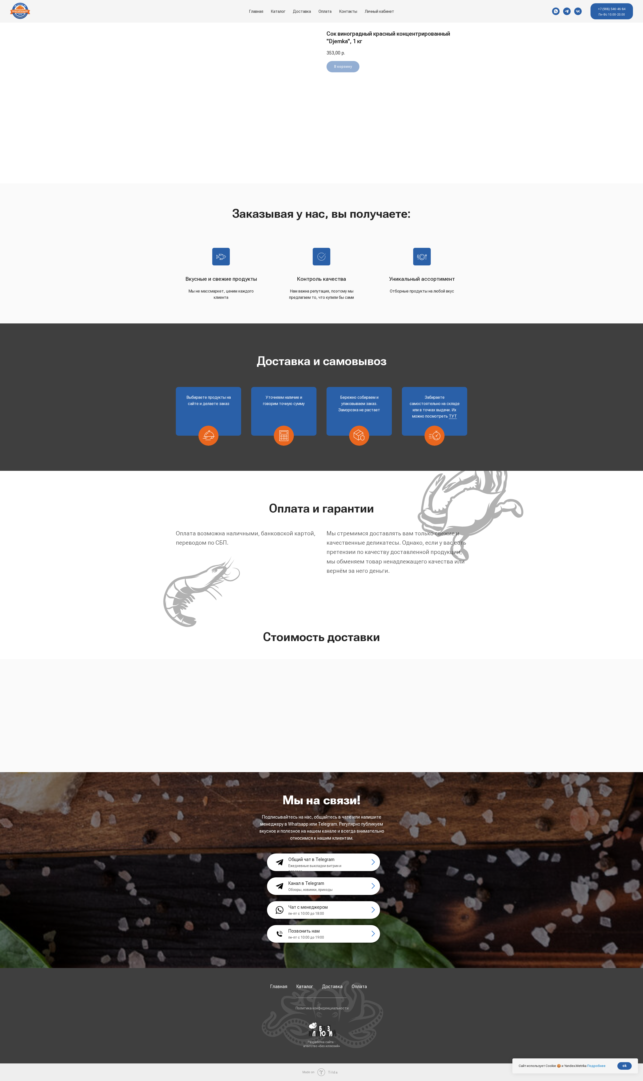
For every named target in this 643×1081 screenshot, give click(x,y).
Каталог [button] (278, 11)
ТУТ (453, 416)
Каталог (304, 986)
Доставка (302, 11)
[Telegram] (567, 11)
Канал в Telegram (306, 883)
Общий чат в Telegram (311, 859)
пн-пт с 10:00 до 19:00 (306, 937)
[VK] (578, 11)
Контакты (348, 11)
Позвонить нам (304, 931)
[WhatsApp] (556, 11)
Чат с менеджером (308, 907)
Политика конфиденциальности (322, 1008)
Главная (256, 11)
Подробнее (596, 1066)
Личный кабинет (379, 11)
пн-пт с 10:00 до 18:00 (306, 914)
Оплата (325, 11)
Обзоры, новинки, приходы (310, 890)
